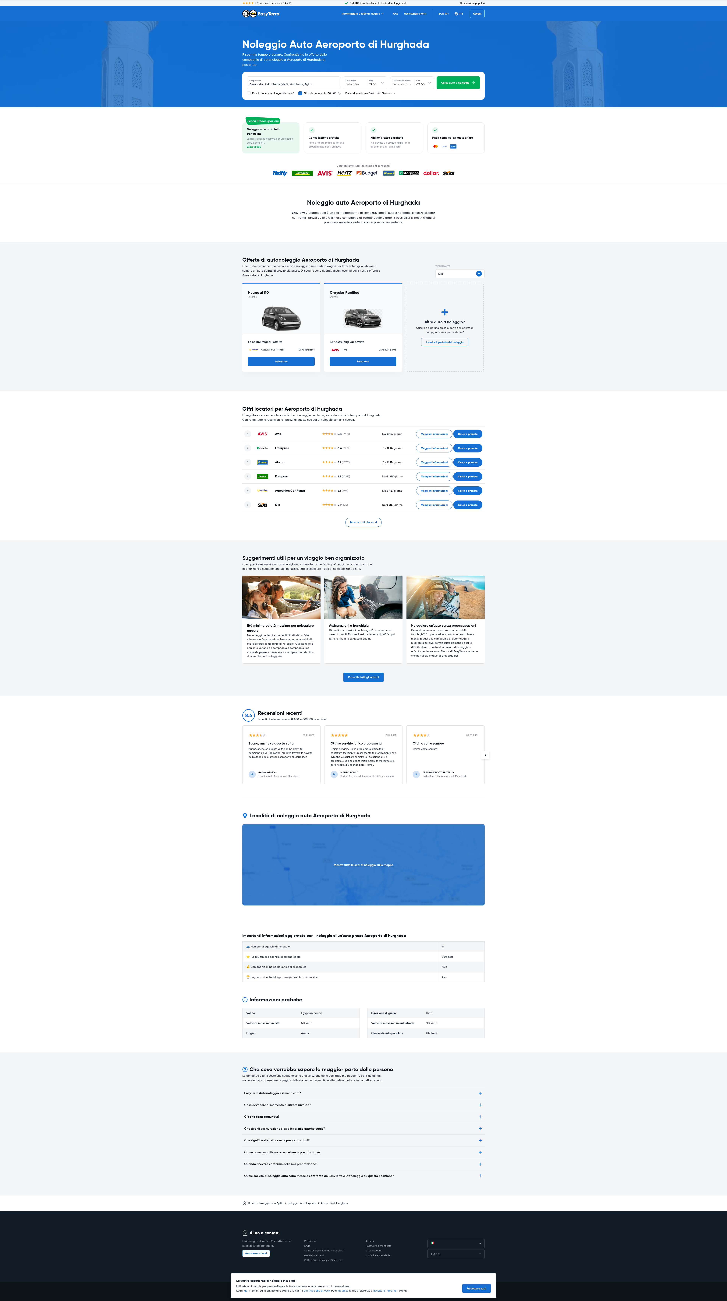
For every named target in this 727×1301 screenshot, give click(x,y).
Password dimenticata (378, 1245)
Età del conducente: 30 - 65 (320, 93)
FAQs (307, 1245)
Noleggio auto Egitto (271, 1203)
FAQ (395, 14)
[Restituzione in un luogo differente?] (249, 93)
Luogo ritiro (255, 80)
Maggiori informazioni (434, 434)
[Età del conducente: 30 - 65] (300, 93)
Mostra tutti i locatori (363, 522)
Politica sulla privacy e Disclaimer (323, 1260)
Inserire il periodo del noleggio (444, 342)
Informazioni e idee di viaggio (361, 14)
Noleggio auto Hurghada (302, 1203)
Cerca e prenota (468, 434)
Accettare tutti (476, 1288)
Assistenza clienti (415, 14)
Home (251, 1203)
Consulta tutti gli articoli (363, 677)
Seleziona (281, 361)
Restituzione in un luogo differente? (272, 93)
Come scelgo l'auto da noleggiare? (324, 1250)
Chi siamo (310, 1241)
